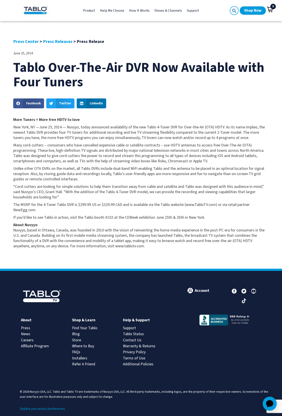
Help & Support (136, 320)
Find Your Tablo (84, 328)
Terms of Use (134, 358)
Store (76, 340)
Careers (27, 340)
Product (89, 10)
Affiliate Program (35, 346)
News (25, 334)
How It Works (139, 10)
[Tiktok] (244, 301)
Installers (79, 358)
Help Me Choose (112, 10)
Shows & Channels (168, 10)
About (26, 320)
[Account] (190, 290)
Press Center (26, 42)
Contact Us (132, 340)
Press (25, 328)
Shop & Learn (83, 320)
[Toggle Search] (234, 10)
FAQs (76, 352)
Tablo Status (133, 334)
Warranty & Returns (139, 346)
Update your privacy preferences (42, 409)
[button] (270, 9)
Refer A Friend (83, 364)
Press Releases (57, 42)
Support (193, 10)
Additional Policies (138, 364)
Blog (76, 334)
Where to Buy (83, 346)
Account (202, 290)
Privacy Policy (134, 352)
